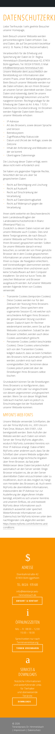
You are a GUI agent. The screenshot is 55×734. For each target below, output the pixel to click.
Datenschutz (34, 730)
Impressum (20, 730)
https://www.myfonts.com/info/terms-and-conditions (25, 525)
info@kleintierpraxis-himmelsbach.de (22, 68)
